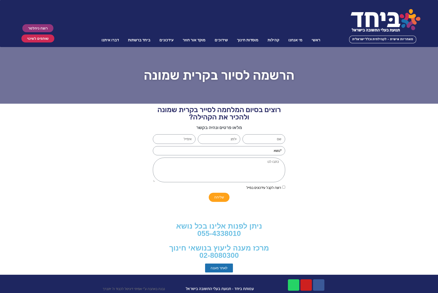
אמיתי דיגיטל (133, 289)
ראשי (316, 40)
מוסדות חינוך (247, 40)
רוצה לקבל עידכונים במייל (263, 188)
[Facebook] (318, 285)
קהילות (273, 40)
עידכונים (166, 40)
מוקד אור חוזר (194, 40)
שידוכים (221, 40)
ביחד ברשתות (139, 40)
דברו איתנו (110, 40)
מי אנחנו (295, 40)
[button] (37, 28)
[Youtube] (306, 285)
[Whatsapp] (293, 285)
